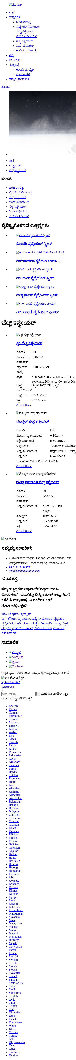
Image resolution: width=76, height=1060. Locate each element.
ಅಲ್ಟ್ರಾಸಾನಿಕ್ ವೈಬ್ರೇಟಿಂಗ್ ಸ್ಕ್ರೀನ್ (37, 295)
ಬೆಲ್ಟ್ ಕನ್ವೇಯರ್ (24, 31)
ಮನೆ (11, 12)
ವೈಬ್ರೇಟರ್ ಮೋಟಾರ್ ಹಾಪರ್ (17, 623)
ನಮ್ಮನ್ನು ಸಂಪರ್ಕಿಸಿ (19, 79)
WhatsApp (7, 686)
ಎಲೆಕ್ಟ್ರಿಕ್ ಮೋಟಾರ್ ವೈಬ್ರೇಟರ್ (48, 618)
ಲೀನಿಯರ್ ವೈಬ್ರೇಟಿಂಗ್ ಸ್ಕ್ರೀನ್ (35, 278)
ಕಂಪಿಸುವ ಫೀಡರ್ (26, 50)
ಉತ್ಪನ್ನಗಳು (15, 17)
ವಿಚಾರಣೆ (21, 405)
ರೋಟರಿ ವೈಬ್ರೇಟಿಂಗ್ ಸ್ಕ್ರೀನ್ (34, 244)
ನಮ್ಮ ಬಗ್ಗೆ (14, 64)
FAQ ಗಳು (14, 60)
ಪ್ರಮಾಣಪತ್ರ (23, 74)
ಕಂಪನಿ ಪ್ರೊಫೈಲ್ (25, 69)
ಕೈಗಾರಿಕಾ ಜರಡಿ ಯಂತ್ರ (47, 623)
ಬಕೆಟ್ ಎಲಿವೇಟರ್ (26, 36)
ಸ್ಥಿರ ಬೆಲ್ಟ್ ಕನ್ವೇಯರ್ (29, 343)
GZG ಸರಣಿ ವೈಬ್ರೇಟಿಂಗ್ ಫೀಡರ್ (37, 312)
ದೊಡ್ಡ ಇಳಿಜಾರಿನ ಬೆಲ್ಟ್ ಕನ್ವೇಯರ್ (37, 482)
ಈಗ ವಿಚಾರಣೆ (8, 633)
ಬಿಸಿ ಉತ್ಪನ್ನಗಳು (10, 614)
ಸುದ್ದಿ (11, 55)
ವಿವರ (29, 405)
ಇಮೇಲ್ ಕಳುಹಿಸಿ (10, 682)
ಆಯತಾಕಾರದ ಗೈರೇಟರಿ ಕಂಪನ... (38, 261)
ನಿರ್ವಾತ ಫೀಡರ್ (25, 45)
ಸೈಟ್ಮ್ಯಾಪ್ (25, 614)
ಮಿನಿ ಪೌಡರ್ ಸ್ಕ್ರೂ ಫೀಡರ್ (15, 618)
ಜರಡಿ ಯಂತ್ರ (23, 21)
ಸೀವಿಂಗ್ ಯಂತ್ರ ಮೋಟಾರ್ (49, 628)
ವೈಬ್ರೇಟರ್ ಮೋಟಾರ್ (28, 26)
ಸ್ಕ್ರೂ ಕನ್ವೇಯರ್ (24, 40)
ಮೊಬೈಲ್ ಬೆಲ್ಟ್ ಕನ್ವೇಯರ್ (32, 421)
